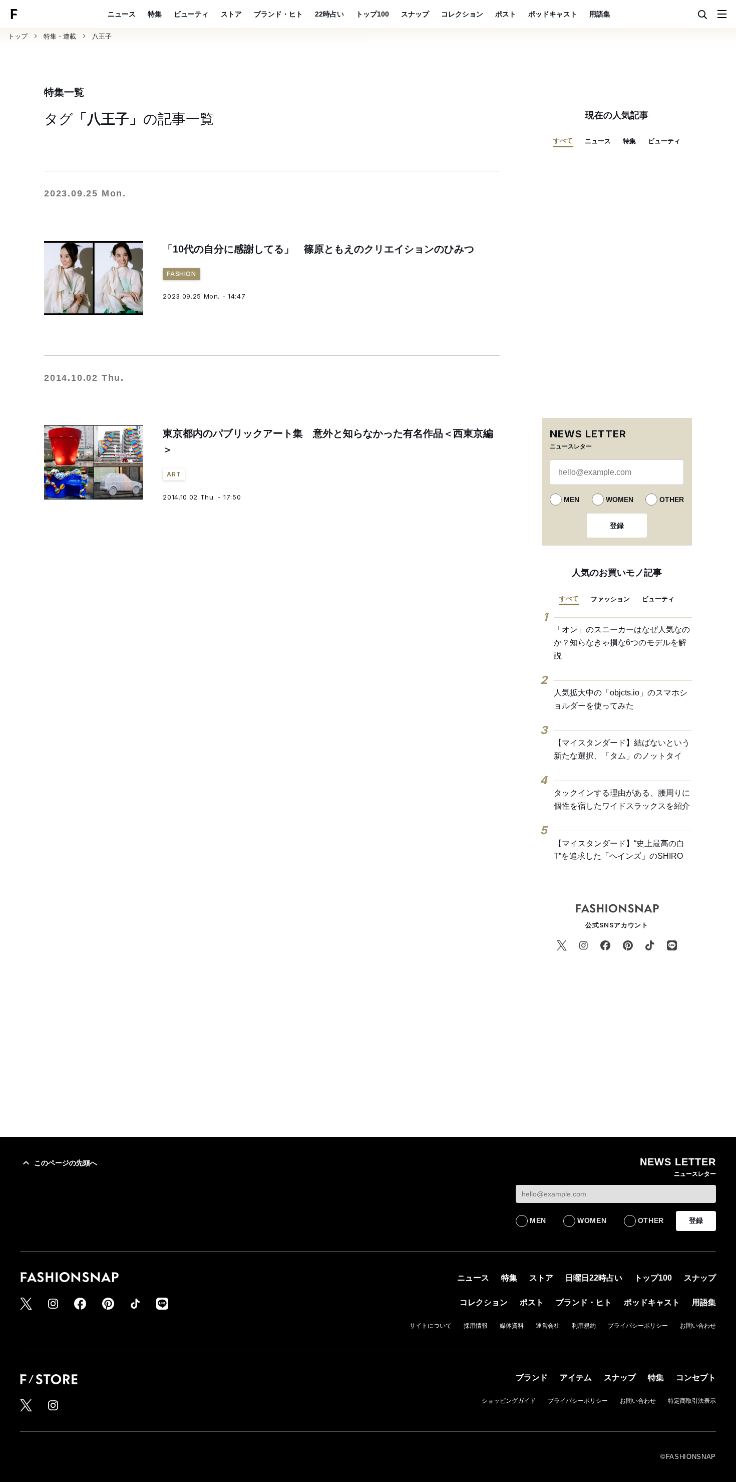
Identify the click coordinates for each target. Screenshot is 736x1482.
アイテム (576, 1377)
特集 (155, 14)
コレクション (462, 14)
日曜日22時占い (593, 1278)
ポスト (505, 14)
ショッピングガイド (509, 1400)
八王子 (102, 36)
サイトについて (431, 1325)
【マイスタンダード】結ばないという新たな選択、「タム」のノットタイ (622, 749)
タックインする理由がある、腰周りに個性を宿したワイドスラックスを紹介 (622, 799)
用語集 (599, 14)
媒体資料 (512, 1325)
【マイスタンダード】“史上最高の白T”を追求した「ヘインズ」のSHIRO (619, 850)
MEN (571, 500)
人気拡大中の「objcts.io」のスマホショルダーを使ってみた (620, 699)
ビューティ (191, 14)
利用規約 (584, 1325)
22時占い (329, 14)
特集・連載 (60, 36)
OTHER (671, 500)
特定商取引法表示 (692, 1400)
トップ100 (372, 14)
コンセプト (696, 1377)
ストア (231, 14)
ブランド (532, 1377)
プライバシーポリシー (638, 1325)
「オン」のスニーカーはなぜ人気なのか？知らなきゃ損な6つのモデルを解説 (622, 642)
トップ (18, 36)
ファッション (610, 599)
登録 (617, 526)
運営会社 (548, 1325)
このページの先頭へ (65, 1163)
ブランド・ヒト (278, 14)
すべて (563, 140)
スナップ (415, 14)
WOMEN (619, 500)
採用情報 (476, 1325)
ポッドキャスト (552, 14)
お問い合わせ (698, 1325)
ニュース (122, 14)
